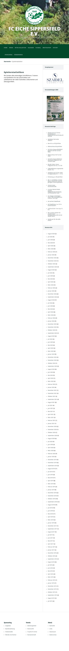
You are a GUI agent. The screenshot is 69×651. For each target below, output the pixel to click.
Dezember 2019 (52, 459)
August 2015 (51, 598)
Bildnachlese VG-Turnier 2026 (55, 155)
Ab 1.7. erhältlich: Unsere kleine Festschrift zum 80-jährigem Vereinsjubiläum (55, 181)
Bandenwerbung (10, 629)
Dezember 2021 (52, 390)
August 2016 (51, 562)
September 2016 (52, 559)
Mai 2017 (50, 541)
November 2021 (52, 393)
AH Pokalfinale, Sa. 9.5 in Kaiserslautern (55, 205)
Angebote (8, 625)
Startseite (7, 61)
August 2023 (51, 336)
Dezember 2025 (52, 258)
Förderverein (18, 54)
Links (50, 629)
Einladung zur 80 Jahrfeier (55, 177)
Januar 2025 (51, 291)
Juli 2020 (50, 441)
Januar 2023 (51, 354)
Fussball (38, 47)
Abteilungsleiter (31, 625)
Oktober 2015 (51, 592)
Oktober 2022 (51, 363)
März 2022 (51, 381)
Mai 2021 (50, 411)
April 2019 (51, 480)
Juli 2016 (50, 565)
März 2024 (51, 315)
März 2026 (51, 249)
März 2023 (51, 351)
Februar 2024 (51, 318)
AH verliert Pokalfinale (54, 201)
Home (5, 47)
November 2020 (52, 429)
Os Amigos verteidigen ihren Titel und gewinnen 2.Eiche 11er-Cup (55, 197)
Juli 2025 (50, 273)
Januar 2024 (51, 321)
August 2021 (51, 402)
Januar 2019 (51, 489)
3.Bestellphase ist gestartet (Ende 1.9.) (55, 169)
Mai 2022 (50, 375)
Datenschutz (52, 635)
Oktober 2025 (51, 264)
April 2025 (51, 282)
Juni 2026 (50, 240)
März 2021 (51, 417)
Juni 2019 (50, 474)
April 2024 (51, 312)
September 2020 (52, 435)
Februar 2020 (51, 453)
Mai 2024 (50, 309)
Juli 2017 (50, 535)
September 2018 (52, 502)
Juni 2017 (50, 538)
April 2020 (51, 447)
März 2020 (51, 450)
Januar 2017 (51, 550)
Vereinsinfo (30, 629)
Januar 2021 (51, 423)
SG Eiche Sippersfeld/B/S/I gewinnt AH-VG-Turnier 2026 (55, 151)
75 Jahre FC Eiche (32, 632)
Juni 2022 (50, 372)
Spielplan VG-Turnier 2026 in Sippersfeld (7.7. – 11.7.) (55, 173)
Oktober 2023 (51, 330)
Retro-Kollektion (20, 47)
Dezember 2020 (52, 426)
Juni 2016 (50, 568)
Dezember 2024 (52, 294)
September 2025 (52, 267)
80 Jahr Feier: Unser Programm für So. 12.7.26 (55, 165)
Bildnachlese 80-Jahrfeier (55, 146)
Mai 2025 (50, 279)
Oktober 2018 (51, 499)
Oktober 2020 (51, 432)
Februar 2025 (51, 288)
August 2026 (51, 233)
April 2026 (51, 246)
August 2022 (51, 369)
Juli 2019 (50, 471)
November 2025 (52, 261)
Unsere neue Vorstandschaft (52, 185)
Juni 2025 (50, 276)
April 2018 (51, 517)
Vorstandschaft (31, 635)
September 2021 (52, 399)
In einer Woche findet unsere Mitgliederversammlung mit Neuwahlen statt (54, 191)
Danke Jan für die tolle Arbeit (54, 219)
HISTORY (55, 47)
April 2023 (51, 348)
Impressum (52, 632)
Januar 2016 (51, 583)
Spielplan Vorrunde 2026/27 (53, 139)
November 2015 (52, 589)
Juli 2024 (50, 303)
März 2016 (51, 577)
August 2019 (51, 468)
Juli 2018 (50, 508)
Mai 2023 (50, 345)
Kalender (31, 47)
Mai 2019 (50, 477)
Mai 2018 (50, 514)
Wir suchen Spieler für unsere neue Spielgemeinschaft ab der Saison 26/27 (55, 214)
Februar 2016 (51, 580)
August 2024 (51, 300)
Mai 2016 (50, 571)
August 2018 (51, 505)
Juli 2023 (50, 339)
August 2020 (51, 438)
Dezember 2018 (52, 492)
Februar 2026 (51, 252)
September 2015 (52, 595)
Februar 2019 (51, 486)
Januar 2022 (51, 387)
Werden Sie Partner (10, 635)
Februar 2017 (51, 547)
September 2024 (52, 297)
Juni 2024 (50, 306)
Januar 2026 (51, 255)
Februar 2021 (51, 420)
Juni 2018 (50, 511)
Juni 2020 (50, 444)
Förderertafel (9, 632)
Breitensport (47, 47)
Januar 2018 (51, 523)
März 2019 (51, 483)
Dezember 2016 (52, 553)
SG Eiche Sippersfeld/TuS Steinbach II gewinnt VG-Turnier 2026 (55, 160)
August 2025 (51, 270)
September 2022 (52, 366)
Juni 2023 (50, 342)
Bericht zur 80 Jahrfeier (54, 143)
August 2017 (51, 532)
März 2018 (51, 520)
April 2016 (51, 574)
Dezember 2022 (52, 357)
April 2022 (51, 378)
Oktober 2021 (51, 396)
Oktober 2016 (51, 556)
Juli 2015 (50, 601)
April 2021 (51, 414)
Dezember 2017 (52, 526)
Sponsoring (8, 54)
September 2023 (52, 333)
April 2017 (51, 544)
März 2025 (51, 285)
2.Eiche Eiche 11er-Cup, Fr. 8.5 (55, 209)
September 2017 (52, 529)
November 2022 (52, 360)
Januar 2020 (51, 456)
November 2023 (52, 327)
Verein (11, 47)
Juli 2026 (50, 236)
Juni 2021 (50, 408)
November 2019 (52, 462)
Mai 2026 (50, 243)
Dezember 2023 (52, 324)
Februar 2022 (51, 384)
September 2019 (52, 465)
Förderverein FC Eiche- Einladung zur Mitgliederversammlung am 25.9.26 (55, 134)
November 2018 (52, 495)
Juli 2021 (50, 405)
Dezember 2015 (52, 586)
